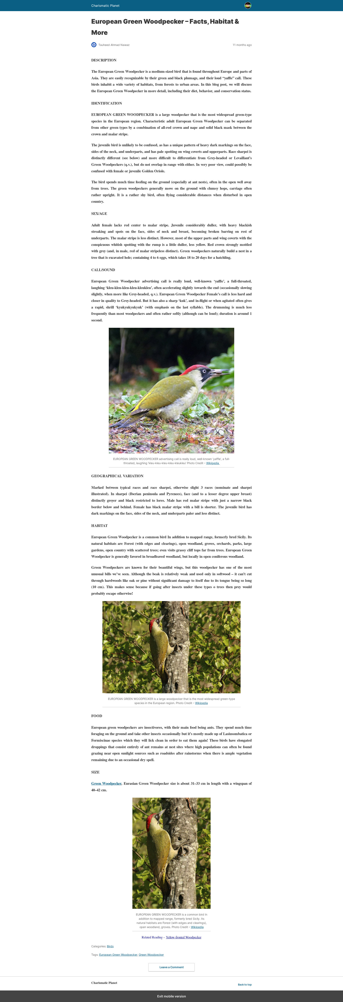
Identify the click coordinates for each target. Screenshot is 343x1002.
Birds (110, 946)
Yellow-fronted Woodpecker (183, 937)
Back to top (245, 984)
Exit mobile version (171, 996)
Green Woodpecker (106, 783)
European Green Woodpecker (118, 954)
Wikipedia (213, 463)
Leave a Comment (172, 967)
